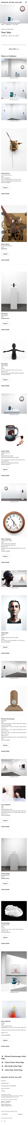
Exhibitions (8, 24)
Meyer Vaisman (6, 539)
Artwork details (5, 193)
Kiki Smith (4, 314)
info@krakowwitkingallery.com (9, 1097)
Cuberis (11, 1118)
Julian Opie (4, 633)
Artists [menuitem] (3, 1080)
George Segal (5, 873)
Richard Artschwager (8, 719)
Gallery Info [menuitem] (5, 1088)
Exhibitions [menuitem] (5, 1083)
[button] (26, 3)
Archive (3, 29)
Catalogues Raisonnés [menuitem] (8, 1086)
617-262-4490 (20, 1095)
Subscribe (20, 1114)
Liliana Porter (5, 173)
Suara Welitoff (5, 804)
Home (2, 24)
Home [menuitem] (3, 1091)
